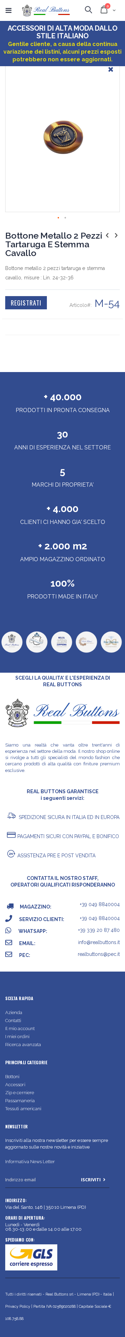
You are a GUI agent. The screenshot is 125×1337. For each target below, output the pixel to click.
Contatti (13, 1020)
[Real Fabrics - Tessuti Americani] (86, 652)
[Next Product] (116, 235)
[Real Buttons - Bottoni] (12, 652)
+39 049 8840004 (100, 904)
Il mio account (20, 1028)
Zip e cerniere (19, 1092)
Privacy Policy (17, 1306)
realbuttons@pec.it (99, 954)
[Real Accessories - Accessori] (36, 652)
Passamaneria (20, 1100)
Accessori (15, 1084)
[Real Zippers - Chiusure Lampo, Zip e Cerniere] (61, 652)
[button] (110, 74)
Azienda (13, 1012)
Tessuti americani (23, 1108)
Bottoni (12, 1076)
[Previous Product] (107, 235)
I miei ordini (17, 1036)
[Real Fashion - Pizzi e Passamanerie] (111, 652)
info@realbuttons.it (99, 942)
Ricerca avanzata (23, 1044)
